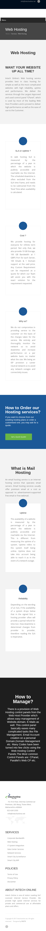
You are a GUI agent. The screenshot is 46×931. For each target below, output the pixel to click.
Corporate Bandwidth (15, 838)
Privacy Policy (12, 878)
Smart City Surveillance (16, 856)
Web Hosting (12, 842)
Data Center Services (15, 849)
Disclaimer (11, 882)
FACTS (23, 921)
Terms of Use (12, 874)
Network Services (14, 853)
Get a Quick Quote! (18, 437)
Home (8, 34)
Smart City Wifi (13, 860)
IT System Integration (15, 845)
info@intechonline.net (28, 1)
